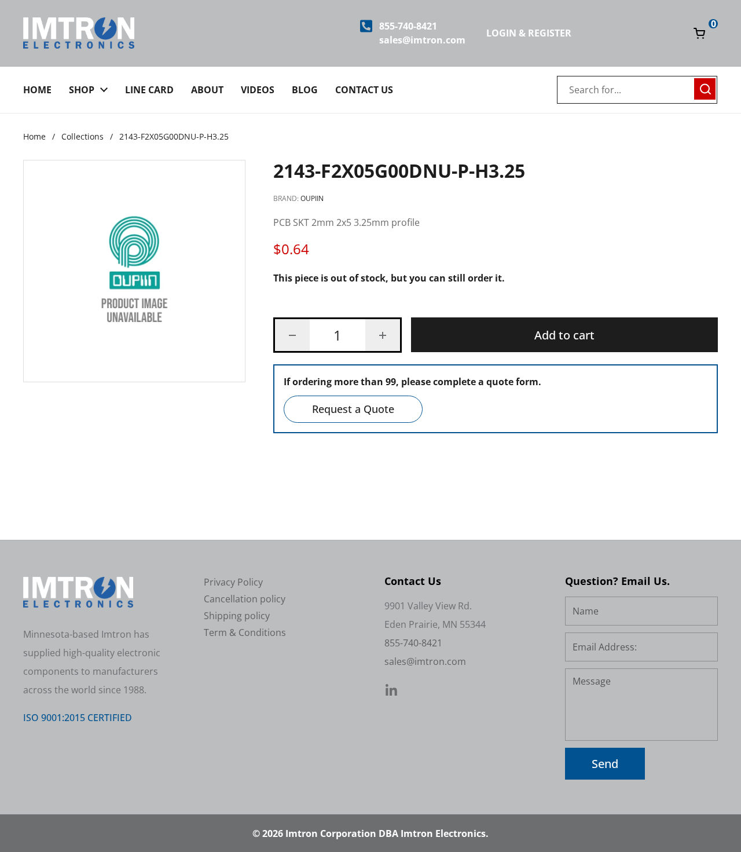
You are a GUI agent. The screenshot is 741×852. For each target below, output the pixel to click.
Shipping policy (237, 615)
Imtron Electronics (443, 833)
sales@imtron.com (422, 40)
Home (34, 136)
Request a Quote (353, 409)
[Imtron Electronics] (78, 33)
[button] (292, 335)
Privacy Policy (233, 582)
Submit (705, 87)
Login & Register (528, 33)
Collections (82, 136)
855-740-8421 (408, 26)
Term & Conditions (245, 632)
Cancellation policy (244, 599)
